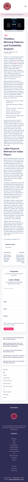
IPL (4, 389)
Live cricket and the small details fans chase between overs (12, 351)
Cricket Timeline (7, 383)
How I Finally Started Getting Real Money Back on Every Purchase (13, 338)
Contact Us (14, 468)
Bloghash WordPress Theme (16, 479)
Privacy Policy (14, 470)
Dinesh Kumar (10, 244)
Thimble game (16, 61)
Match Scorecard (7, 391)
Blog (6, 35)
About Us (14, 466)
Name (5, 301)
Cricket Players (6, 378)
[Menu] (25, 6)
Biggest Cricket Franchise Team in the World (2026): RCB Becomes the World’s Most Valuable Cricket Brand (13, 345)
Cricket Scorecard (7, 380)
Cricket (4, 375)
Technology (5, 394)
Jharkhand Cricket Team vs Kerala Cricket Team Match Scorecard (13, 362)
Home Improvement (7, 386)
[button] (8, 247)
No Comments (8, 53)
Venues (5, 397)
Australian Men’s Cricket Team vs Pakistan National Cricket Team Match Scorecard (14, 356)
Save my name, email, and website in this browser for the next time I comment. (14, 324)
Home (3, 14)
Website (6, 316)
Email (5, 309)
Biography (5, 369)
